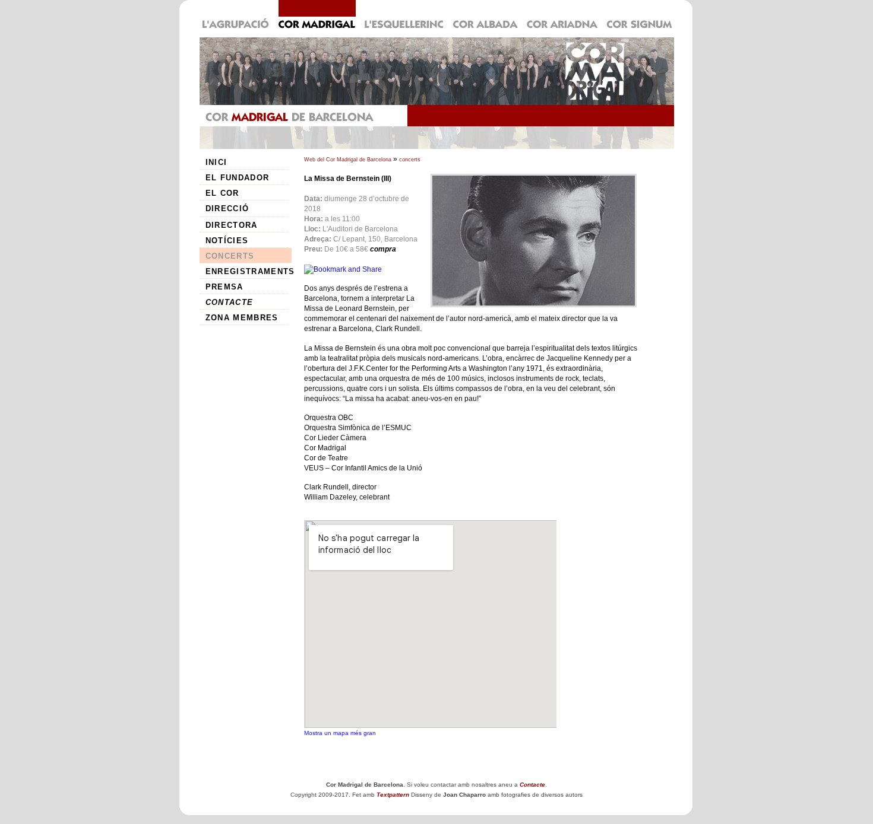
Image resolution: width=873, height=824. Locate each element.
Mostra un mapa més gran (340, 733)
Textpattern (393, 794)
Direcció (227, 208)
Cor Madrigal (317, 15)
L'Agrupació (237, 15)
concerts (409, 160)
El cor (222, 193)
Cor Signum (638, 15)
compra (383, 249)
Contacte (229, 302)
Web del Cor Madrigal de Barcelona (347, 160)
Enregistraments (248, 271)
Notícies (227, 240)
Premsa (224, 286)
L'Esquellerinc (404, 15)
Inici (216, 162)
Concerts (230, 256)
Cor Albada (485, 15)
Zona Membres (242, 317)
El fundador (237, 177)
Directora (231, 225)
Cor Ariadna (562, 15)
